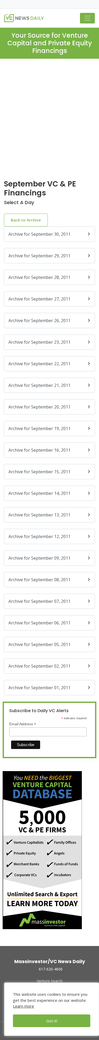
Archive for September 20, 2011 (39, 407)
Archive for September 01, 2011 (39, 688)
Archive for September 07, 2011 (39, 601)
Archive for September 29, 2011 (39, 256)
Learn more (23, 1006)
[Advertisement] (49, 123)
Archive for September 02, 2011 (39, 666)
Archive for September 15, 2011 (39, 472)
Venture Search (50, 980)
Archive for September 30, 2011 (39, 234)
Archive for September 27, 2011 (39, 299)
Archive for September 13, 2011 (39, 515)
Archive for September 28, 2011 (39, 277)
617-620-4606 (51, 969)
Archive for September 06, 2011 (39, 623)
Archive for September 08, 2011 (39, 580)
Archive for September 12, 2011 (39, 536)
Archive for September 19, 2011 (39, 428)
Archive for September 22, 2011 (39, 364)
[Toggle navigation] (87, 18)
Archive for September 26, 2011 (39, 320)
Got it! (51, 1020)
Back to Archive (26, 220)
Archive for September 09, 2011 (39, 558)
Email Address (22, 724)
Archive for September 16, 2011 (39, 450)
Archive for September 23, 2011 (39, 342)
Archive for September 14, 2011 (39, 493)
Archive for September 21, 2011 (39, 385)
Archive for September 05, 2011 (39, 644)
